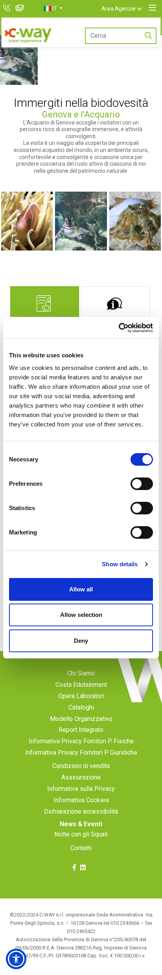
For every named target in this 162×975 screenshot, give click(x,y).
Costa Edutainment (81, 684)
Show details (120, 564)
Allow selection (81, 614)
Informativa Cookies (81, 800)
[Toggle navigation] (152, 8)
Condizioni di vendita (81, 766)
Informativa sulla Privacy (81, 788)
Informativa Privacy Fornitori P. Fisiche (81, 741)
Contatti (81, 848)
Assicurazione (81, 777)
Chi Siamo (81, 673)
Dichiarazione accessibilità (81, 811)
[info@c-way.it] (20, 9)
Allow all (81, 589)
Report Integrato (81, 730)
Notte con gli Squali (81, 834)
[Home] (28, 35)
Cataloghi (81, 707)
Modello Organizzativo (81, 719)
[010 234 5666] (7, 9)
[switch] (142, 483)
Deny (81, 640)
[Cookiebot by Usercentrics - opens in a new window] (118, 328)
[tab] (44, 306)
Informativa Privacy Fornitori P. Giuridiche (81, 752)
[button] (53, 8)
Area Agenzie (118, 8)
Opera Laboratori (81, 696)
